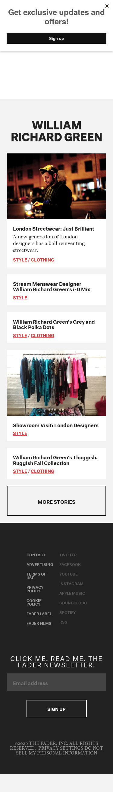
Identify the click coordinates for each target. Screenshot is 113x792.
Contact (36, 554)
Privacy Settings (60, 748)
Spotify (67, 612)
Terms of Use (36, 575)
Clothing (42, 259)
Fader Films (39, 623)
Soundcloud (73, 602)
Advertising (40, 564)
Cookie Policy (34, 601)
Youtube (68, 573)
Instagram (71, 583)
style (20, 259)
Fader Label (39, 613)
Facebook (70, 564)
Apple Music (72, 593)
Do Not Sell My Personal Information (59, 751)
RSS (63, 621)
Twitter (68, 554)
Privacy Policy (35, 588)
